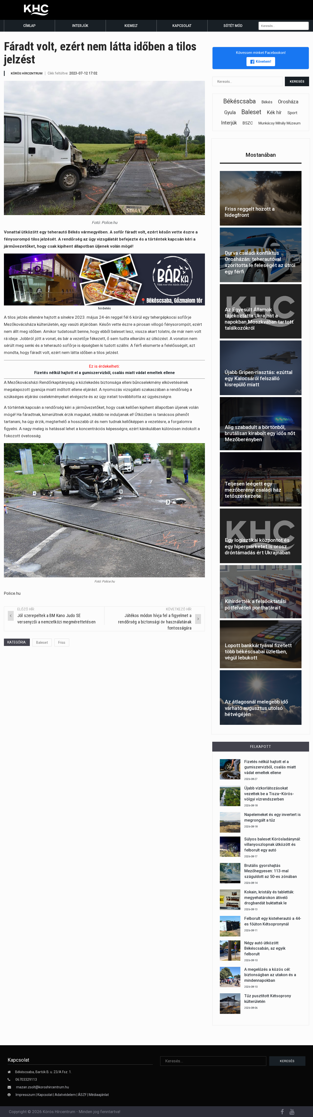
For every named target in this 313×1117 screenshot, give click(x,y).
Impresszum (26, 1095)
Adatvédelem (65, 1095)
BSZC (248, 123)
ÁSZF (82, 1095)
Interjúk (80, 26)
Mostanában (261, 155)
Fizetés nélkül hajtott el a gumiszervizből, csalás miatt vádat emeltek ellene (104, 372)
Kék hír (274, 112)
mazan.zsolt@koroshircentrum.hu (42, 1087)
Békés (266, 102)
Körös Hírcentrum (27, 73)
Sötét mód (233, 26)
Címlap (29, 26)
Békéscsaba (239, 101)
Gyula (230, 112)
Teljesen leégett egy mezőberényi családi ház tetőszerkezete (253, 490)
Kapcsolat (181, 26)
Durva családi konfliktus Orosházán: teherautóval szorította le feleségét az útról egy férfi (260, 262)
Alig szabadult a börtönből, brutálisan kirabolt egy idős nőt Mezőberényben (260, 433)
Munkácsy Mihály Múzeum (279, 123)
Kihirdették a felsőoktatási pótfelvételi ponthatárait (255, 604)
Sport (292, 112)
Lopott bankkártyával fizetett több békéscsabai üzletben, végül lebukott (258, 652)
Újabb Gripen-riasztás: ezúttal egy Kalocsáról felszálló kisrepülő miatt (258, 378)
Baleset (42, 642)
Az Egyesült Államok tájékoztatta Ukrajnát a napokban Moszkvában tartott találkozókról (259, 319)
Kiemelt (131, 26)
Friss (61, 642)
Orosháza (288, 102)
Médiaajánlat (99, 1095)
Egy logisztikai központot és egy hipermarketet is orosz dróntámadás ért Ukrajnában (257, 546)
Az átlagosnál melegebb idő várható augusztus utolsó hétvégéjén (256, 708)
